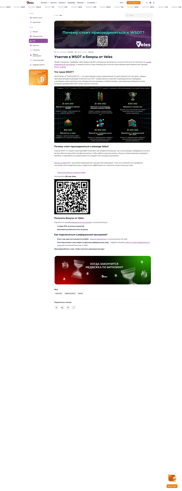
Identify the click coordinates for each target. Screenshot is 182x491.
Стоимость (62, 3)
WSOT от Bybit (60, 67)
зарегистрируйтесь (98, 239)
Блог (56, 15)
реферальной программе (80, 222)
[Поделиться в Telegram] (68, 307)
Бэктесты (54, 3)
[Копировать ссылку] (73, 307)
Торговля (44, 3)
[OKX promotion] (103, 270)
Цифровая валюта (70, 293)
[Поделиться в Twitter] (56, 307)
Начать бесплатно (134, 2)
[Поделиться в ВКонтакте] (62, 307)
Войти (121, 2)
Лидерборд (71, 3)
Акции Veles (58, 293)
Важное (80, 293)
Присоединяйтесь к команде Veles (71, 172)
